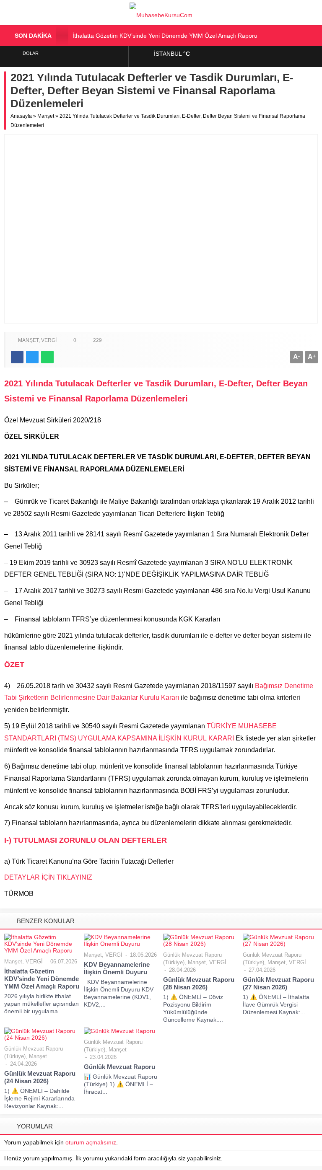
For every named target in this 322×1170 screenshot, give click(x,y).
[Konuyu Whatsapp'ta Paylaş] (47, 357)
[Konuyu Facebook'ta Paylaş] (17, 357)
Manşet (45, 116)
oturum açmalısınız (90, 1142)
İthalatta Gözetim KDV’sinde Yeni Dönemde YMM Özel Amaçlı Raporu (165, 35)
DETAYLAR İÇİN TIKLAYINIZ (48, 877)
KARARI (222, 738)
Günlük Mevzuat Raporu (119, 1066)
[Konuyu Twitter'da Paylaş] (32, 357)
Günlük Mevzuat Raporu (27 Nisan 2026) (278, 983)
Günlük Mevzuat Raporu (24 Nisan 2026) (39, 1077)
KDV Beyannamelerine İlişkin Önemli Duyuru (117, 968)
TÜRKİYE (221, 726)
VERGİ (49, 340)
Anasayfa (21, 116)
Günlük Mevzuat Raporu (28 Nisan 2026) (198, 983)
